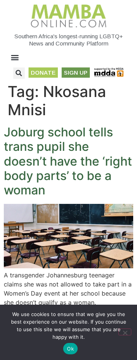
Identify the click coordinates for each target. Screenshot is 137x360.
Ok (70, 349)
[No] (124, 332)
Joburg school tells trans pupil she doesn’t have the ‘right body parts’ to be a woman (68, 161)
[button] (15, 57)
